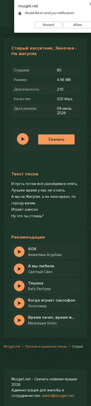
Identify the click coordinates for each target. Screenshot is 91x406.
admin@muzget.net (58, 395)
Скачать (56, 139)
